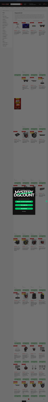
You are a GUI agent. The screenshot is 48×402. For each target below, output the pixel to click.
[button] (46, 201)
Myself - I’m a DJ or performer (24, 201)
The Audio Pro (24, 205)
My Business (24, 208)
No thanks (24, 211)
